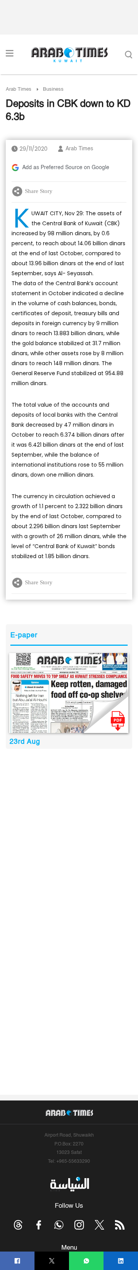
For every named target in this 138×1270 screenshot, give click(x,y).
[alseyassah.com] (69, 1184)
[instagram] (79, 1225)
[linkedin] (121, 1261)
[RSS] (120, 1225)
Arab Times (18, 89)
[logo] (69, 55)
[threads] (18, 1225)
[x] (99, 1225)
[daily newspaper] (68, 693)
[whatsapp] (86, 1261)
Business (53, 89)
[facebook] (17, 1261)
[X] (52, 1261)
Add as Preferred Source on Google (65, 167)
